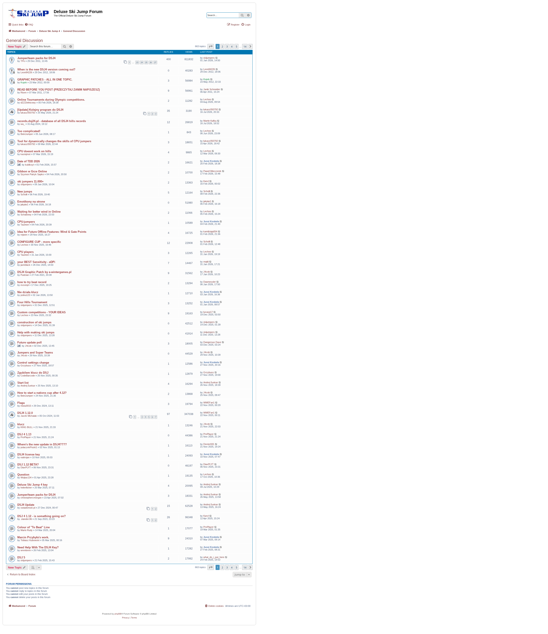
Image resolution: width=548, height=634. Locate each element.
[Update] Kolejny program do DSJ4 (40, 109)
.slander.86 (26, 519)
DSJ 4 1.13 (24, 434)
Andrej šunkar (28, 385)
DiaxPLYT (26, 467)
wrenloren (26, 550)
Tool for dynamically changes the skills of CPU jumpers (54, 141)
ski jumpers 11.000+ (30, 181)
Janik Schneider (211, 89)
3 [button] (227, 46)
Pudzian (25, 275)
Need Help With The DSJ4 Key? (38, 547)
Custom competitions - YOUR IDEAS (41, 312)
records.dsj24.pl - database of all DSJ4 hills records (51, 121)
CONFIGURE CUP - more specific (39, 241)
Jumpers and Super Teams (35, 352)
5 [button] (236, 46)
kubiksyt (29, 164)
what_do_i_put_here (213, 557)
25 (146, 62)
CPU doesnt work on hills (34, 151)
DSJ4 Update (25, 504)
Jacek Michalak (29, 416)
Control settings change (33, 362)
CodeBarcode (28, 375)
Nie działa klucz (27, 292)
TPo (23, 61)
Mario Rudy (27, 530)
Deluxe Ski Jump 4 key (32, 484)
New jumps (24, 191)
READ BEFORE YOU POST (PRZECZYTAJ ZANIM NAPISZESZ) (58, 89)
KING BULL (27, 427)
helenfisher (26, 487)
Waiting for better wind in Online (39, 211)
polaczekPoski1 (29, 447)
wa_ (23, 124)
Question (23, 474)
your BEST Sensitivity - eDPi (36, 262)
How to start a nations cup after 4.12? (42, 392)
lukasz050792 (28, 112)
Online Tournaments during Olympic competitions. (51, 99)
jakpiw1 (24, 204)
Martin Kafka (209, 120)
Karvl (206, 181)
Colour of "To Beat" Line (33, 527)
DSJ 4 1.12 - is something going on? (41, 516)
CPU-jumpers (26, 221)
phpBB (118, 614)
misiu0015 (26, 405)
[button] (210, 46)
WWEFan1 (208, 402)
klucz (20, 424)
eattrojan (25, 457)
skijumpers (209, 58)
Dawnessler (209, 281)
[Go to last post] (216, 58)
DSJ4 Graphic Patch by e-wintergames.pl (44, 272)
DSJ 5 (21, 557)
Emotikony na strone (31, 201)
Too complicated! (28, 131)
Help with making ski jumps (35, 332)
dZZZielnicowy (28, 102)
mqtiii (205, 261)
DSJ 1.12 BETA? (28, 464)
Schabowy (26, 214)
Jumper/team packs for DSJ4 (36, 58)
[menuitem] (29, 24)
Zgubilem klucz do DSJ (32, 372)
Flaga (21, 402)
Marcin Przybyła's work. (33, 537)
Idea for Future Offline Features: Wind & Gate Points (51, 231)
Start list (22, 382)
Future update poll (29, 342)
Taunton (25, 224)
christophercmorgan (31, 497)
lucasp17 (208, 312)
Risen (24, 92)
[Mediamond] (30, 12)
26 (151, 62)
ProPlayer (26, 437)
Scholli (24, 194)
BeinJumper (27, 134)
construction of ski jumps (34, 322)
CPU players (25, 252)
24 (142, 62)
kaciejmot (25, 154)
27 (155, 62)
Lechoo (207, 99)
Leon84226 (26, 72)
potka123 (25, 295)
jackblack (25, 265)
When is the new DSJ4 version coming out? (46, 69)
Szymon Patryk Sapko (32, 174)
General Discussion (24, 40)
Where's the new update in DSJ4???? (42, 444)
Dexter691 (208, 444)
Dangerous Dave (212, 342)
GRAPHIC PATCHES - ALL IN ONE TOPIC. (44, 79)
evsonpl (25, 285)
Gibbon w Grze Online (32, 171)
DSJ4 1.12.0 (25, 413)
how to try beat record (31, 282)
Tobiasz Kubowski (30, 540)
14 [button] (244, 46)
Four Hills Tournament (32, 302)
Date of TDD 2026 (28, 161)
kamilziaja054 (210, 231)
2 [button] (222, 46)
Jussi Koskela (211, 161)
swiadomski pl (28, 507)
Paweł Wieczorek (212, 171)
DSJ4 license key (28, 454)
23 (137, 62)
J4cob (206, 271)
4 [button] (231, 46)
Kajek (24, 82)
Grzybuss (26, 365)
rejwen (24, 234)
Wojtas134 (26, 477)
